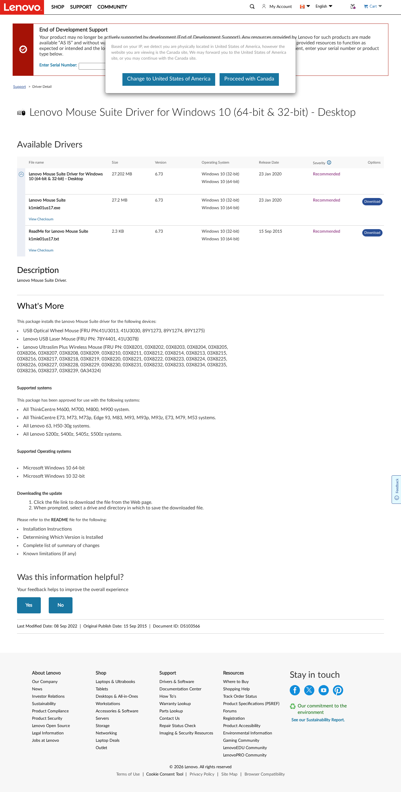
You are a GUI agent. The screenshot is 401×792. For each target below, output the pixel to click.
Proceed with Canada (249, 79)
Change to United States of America (168, 79)
